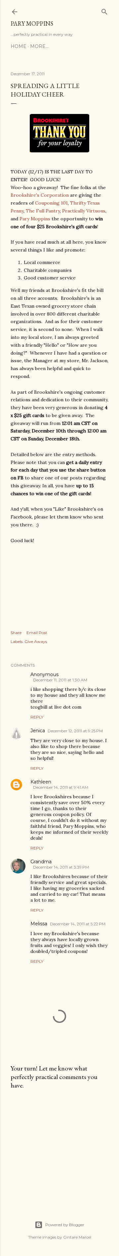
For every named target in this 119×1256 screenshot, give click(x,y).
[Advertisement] (59, 1147)
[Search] (104, 10)
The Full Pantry (43, 211)
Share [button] (16, 632)
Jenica (37, 731)
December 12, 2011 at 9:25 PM (75, 730)
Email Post (36, 632)
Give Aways (35, 641)
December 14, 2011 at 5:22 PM (77, 923)
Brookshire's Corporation (40, 195)
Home (18, 46)
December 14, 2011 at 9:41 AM (60, 787)
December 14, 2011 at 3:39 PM (61, 867)
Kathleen (40, 782)
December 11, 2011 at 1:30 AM (60, 679)
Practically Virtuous (83, 211)
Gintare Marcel (77, 1237)
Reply (36, 717)
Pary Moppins (32, 23)
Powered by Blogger (64, 1224)
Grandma (41, 862)
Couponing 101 (51, 203)
